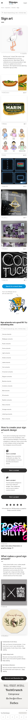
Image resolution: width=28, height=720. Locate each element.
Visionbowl (5, 248)
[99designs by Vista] (13, 2)
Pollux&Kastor (5, 635)
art (13, 67)
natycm (4, 155)
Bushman (5, 123)
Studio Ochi (5, 186)
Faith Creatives (6, 92)
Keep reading (6, 660)
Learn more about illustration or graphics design (11, 547)
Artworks (13, 7)
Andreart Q (4, 606)
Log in (25, 3)
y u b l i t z (5, 217)
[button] (26, 710)
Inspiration (7, 7)
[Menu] (2, 2)
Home (2, 7)
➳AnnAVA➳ (24, 53)
